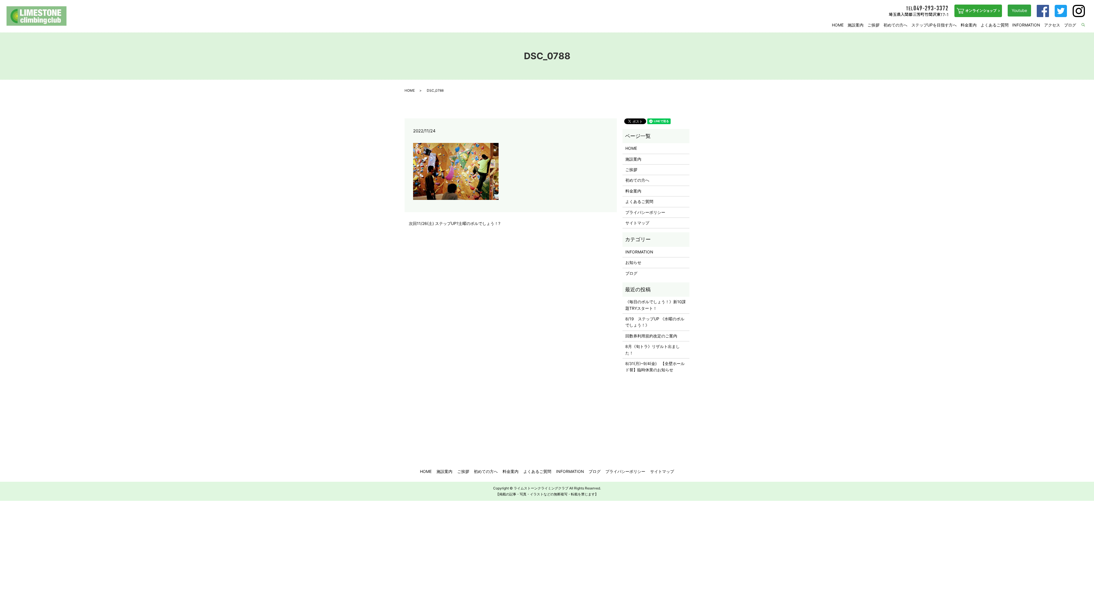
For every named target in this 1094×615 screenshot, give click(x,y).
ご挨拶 (873, 24)
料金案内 (969, 24)
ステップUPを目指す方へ (934, 24)
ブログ (1070, 24)
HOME (838, 24)
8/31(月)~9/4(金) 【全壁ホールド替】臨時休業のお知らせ (655, 366)
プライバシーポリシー (645, 212)
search (1086, 25)
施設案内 (856, 24)
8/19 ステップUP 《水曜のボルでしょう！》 (654, 321)
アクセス (1052, 24)
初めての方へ (895, 24)
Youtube (1019, 10)
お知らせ (633, 262)
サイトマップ (637, 222)
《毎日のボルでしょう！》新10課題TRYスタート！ (655, 304)
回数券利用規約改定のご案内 (651, 335)
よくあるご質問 (995, 24)
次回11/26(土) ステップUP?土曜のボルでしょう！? (454, 223)
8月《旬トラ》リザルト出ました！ (652, 349)
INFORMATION (1026, 24)
